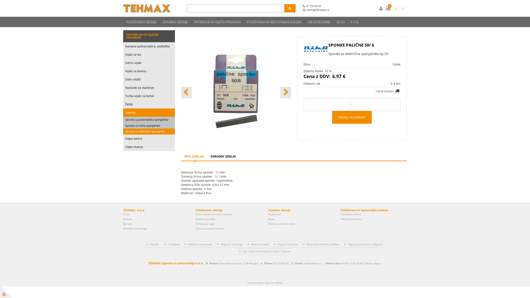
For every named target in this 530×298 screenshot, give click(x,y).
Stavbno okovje (175, 22)
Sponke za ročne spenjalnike (142, 125)
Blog (341, 22)
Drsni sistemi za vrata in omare (214, 214)
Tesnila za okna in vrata (281, 224)
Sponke (130, 112)
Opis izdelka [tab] (194, 156)
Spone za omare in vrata (210, 228)
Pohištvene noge (205, 224)
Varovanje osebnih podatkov (323, 244)
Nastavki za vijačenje (139, 88)
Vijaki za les (133, 54)
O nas (126, 214)
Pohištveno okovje (141, 22)
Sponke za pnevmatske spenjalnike (146, 119)
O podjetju (173, 244)
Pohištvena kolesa (351, 214)
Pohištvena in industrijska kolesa (274, 22)
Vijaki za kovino (135, 71)
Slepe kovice (133, 139)
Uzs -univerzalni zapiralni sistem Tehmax (266, 251)
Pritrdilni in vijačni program (217, 22)
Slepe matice (134, 147)
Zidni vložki (133, 79)
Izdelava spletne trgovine (260, 282)
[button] (285, 92)
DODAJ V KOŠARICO (351, 117)
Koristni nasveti (260, 244)
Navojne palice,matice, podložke (147, 46)
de (403, 8)
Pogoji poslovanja (288, 244)
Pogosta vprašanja (231, 244)
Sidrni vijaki (133, 63)
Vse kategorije (319, 22)
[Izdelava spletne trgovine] (279, 282)
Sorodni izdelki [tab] (223, 156)
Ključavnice (274, 214)
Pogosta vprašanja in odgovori (365, 244)
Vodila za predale (206, 219)
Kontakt (127, 219)
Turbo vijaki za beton (139, 96)
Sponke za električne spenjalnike (145, 131)
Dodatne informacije (135, 228)
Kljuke (271, 219)
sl (396, 8)
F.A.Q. (355, 22)
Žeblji (129, 104)
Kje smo (127, 224)
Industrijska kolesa (351, 219)
